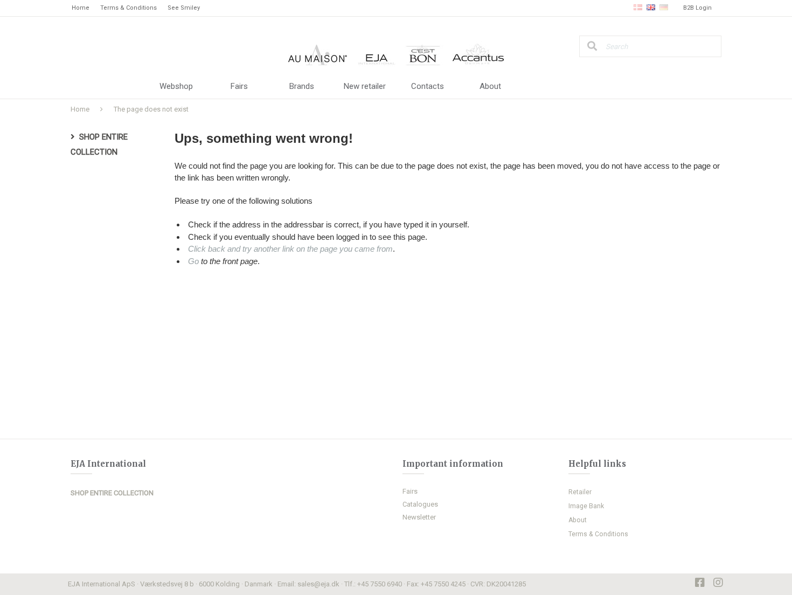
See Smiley (184, 7)
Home (80, 7)
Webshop (176, 86)
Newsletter (419, 517)
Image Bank (586, 506)
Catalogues (420, 504)
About (490, 86)
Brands (301, 86)
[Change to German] (663, 8)
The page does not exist (151, 109)
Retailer (580, 492)
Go (193, 261)
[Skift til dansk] (637, 8)
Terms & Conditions (128, 7)
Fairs (239, 86)
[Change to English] (650, 8)
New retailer (365, 86)
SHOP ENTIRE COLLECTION (112, 493)
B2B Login (697, 7)
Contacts (427, 86)
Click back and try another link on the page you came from (290, 248)
